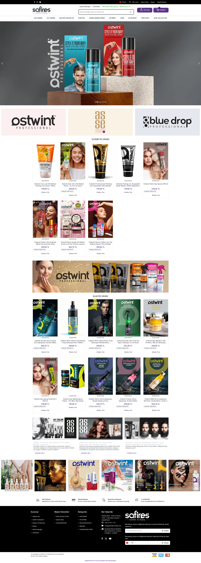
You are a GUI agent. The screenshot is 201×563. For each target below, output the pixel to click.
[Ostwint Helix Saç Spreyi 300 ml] (155, 161)
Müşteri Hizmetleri (61, 512)
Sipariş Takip (144, 2)
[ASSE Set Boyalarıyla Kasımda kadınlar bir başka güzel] (100, 428)
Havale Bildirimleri (61, 523)
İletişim (153, 2)
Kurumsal (34, 512)
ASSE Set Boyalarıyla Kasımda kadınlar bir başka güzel (96, 443)
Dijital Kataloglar (85, 6)
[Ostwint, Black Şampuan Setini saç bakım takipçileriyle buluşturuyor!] (147, 428)
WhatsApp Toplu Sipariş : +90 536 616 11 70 (116, 6)
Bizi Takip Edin (107, 512)
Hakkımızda (36, 516)
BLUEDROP (132, 18)
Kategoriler (82, 512)
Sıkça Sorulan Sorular (62, 516)
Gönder (166, 531)
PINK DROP (145, 18)
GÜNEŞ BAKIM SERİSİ (97, 18)
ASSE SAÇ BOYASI (160, 18)
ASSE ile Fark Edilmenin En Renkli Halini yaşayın (52, 443)
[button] (144, 10)
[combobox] (127, 543)
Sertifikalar (96, 6)
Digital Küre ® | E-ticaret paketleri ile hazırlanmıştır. (100, 560)
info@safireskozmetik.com (112, 526)
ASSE (122, 18)
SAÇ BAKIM (38, 18)
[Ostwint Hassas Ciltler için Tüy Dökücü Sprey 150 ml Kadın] (100, 219)
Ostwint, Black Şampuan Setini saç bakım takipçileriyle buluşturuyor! (144, 443)
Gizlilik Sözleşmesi (38, 519)
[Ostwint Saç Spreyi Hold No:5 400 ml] (45, 376)
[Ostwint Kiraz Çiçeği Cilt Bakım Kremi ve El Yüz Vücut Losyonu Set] (73, 219)
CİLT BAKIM (51, 18)
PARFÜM (81, 18)
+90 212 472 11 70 (109, 522)
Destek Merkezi (161, 2)
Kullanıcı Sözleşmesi (38, 523)
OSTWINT (112, 18)
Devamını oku (39, 453)
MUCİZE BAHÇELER (66, 18)
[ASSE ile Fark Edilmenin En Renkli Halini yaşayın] (54, 428)
